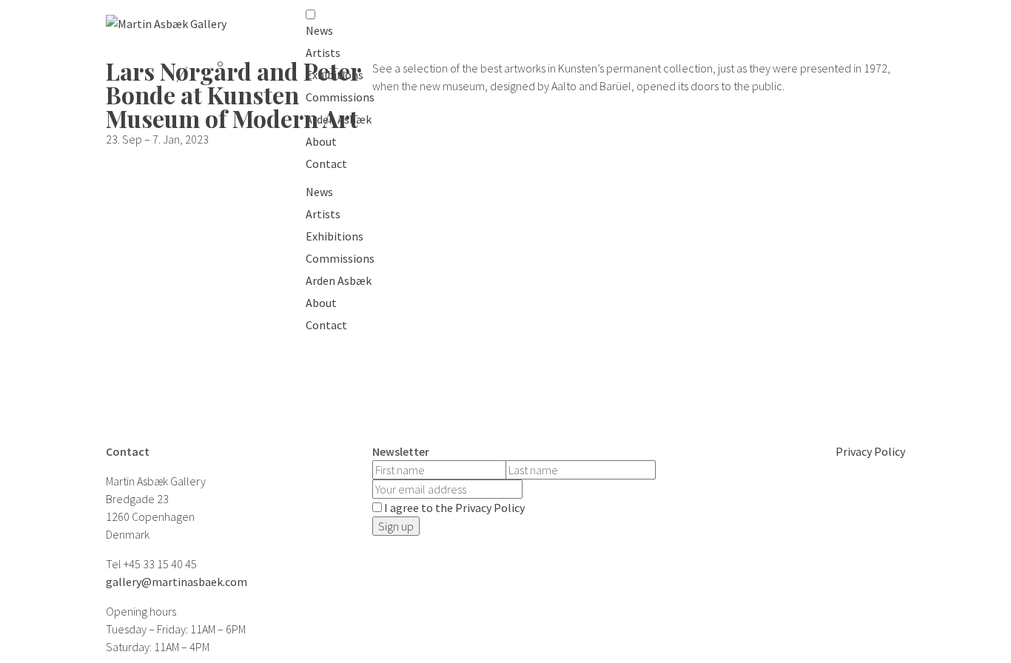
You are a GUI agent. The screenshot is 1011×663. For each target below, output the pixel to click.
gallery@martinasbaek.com (176, 581)
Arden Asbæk (339, 119)
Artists (323, 52)
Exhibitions (334, 74)
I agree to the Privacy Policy (454, 507)
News (319, 30)
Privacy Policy (870, 451)
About (321, 141)
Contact (326, 163)
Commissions (340, 97)
